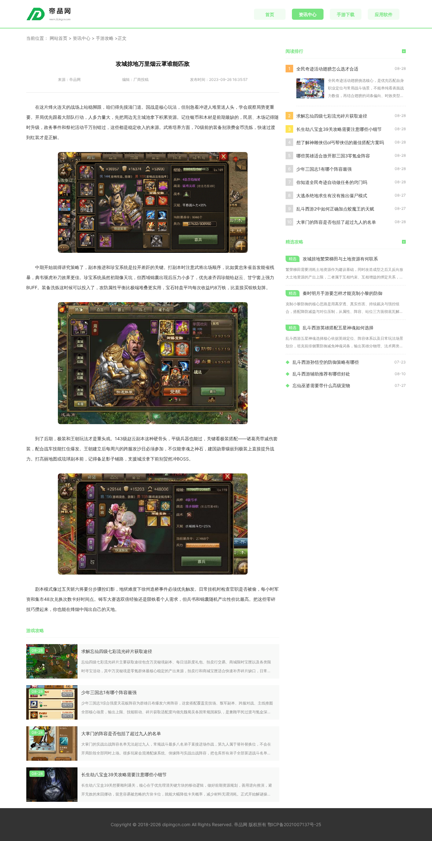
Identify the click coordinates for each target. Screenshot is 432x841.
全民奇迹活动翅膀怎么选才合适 (327, 68)
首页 (269, 14)
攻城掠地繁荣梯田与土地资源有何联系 (340, 258)
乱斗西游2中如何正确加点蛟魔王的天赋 (335, 208)
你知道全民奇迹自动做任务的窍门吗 (331, 182)
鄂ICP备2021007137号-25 (294, 824)
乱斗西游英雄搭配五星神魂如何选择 (338, 327)
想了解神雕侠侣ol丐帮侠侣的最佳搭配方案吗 (340, 142)
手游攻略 (105, 38)
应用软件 (383, 14)
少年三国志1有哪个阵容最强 (109, 692)
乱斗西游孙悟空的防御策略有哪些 (326, 362)
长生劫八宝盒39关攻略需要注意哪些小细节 (124, 774)
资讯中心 (308, 14)
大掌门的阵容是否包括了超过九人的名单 (121, 733)
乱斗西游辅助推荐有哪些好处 (321, 373)
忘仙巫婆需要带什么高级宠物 (321, 385)
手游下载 (346, 14)
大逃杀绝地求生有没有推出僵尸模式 (331, 195)
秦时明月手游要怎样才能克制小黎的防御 (342, 293)
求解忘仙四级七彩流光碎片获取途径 (116, 651)
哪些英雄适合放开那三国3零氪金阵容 (333, 155)
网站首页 (58, 38)
